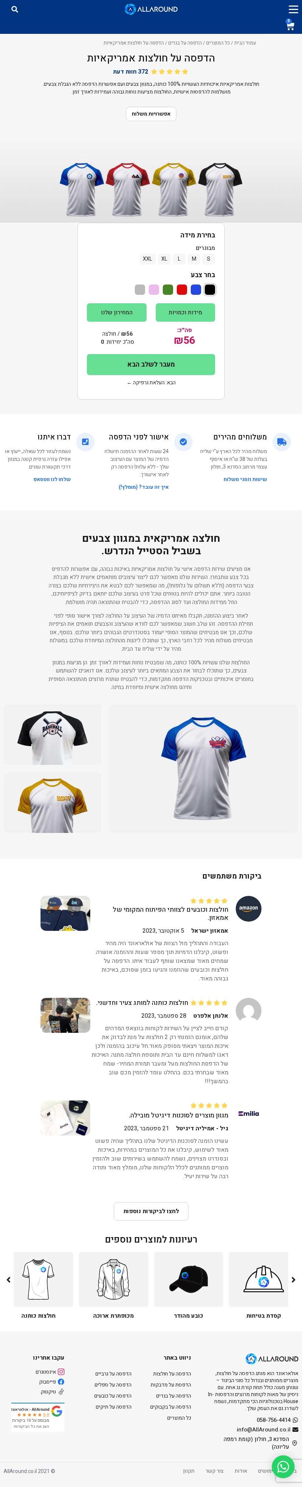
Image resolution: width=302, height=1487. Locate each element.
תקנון (188, 1471)
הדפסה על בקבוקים (170, 1407)
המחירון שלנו (117, 312)
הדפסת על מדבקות (171, 1385)
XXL (147, 259)
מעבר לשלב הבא (151, 365)
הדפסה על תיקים (113, 1407)
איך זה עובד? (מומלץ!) (144, 487)
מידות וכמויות (185, 312)
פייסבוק (47, 1382)
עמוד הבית (245, 43)
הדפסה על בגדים (185, 43)
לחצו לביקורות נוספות (151, 1211)
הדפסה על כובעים (112, 1396)
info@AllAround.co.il (264, 1430)
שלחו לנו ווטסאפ (52, 479)
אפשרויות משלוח (151, 114)
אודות (241, 1471)
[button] (293, 1280)
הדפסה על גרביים (113, 1374)
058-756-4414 (274, 1420)
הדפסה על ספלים (113, 1385)
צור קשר (215, 1471)
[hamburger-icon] (293, 9)
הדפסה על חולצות (172, 1374)
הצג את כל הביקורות (31, 1427)
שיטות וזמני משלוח (245, 479)
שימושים (267, 1471)
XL (164, 259)
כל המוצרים (218, 43)
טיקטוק (48, 1392)
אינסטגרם (46, 1372)
